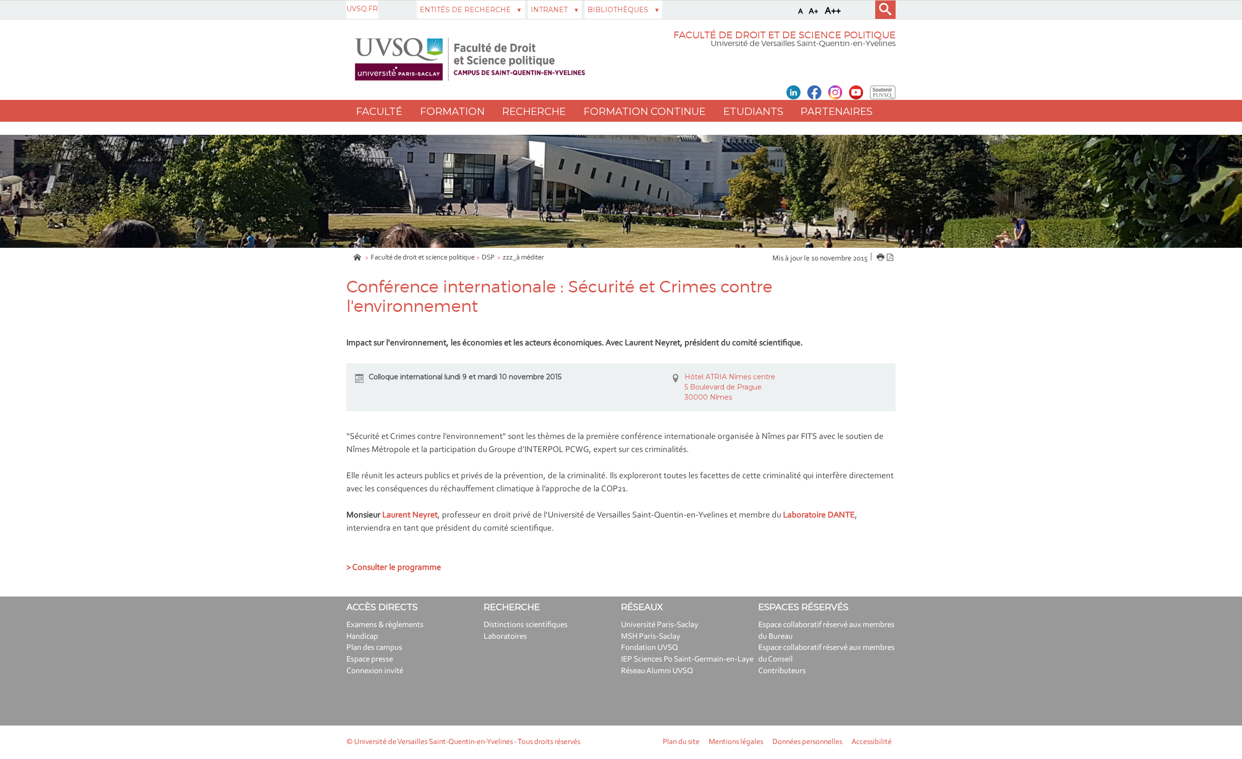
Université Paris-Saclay (659, 625)
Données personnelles (807, 742)
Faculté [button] (379, 111)
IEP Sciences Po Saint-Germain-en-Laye (687, 659)
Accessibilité (871, 742)
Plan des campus (374, 648)
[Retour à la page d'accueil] (469, 59)
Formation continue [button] (644, 111)
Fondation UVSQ (649, 648)
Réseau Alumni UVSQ (657, 671)
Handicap (362, 636)
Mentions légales (736, 742)
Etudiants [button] (753, 111)
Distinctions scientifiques (526, 625)
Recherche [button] (534, 111)
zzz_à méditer (523, 257)
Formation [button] (452, 111)
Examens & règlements (385, 625)
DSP (488, 257)
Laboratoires (505, 636)
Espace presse (369, 659)
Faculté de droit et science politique (422, 257)
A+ (813, 11)
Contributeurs (782, 671)
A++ (833, 11)
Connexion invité (374, 671)
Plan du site (681, 742)
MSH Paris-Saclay (650, 636)
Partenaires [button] (836, 111)
